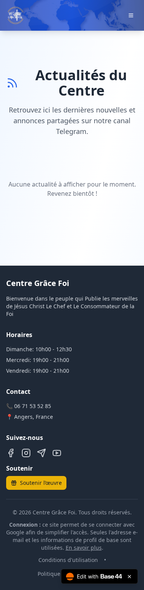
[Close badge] (129, 576)
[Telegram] (41, 453)
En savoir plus (84, 547)
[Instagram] (26, 453)
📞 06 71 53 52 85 (28, 406)
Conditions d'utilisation (68, 560)
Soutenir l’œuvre (41, 482)
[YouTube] (56, 453)
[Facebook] (10, 453)
